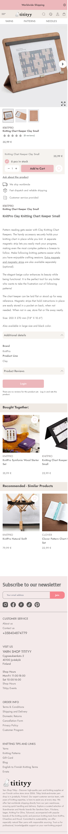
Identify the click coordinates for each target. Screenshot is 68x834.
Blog (5, 762)
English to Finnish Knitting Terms (20, 767)
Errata (6, 771)
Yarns (5, 748)
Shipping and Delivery (15, 711)
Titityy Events (10, 688)
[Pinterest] (37, 604)
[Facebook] (13, 604)
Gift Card (8, 758)
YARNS (9, 21)
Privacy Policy (10, 725)
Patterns (29, 21)
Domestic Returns (12, 716)
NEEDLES (51, 21)
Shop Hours (9, 683)
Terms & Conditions (13, 707)
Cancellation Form (13, 721)
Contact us (8, 628)
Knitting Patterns (11, 753)
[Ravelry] (21, 604)
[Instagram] (5, 604)
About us (8, 623)
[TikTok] (29, 604)
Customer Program (13, 730)
